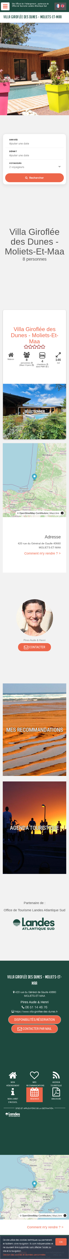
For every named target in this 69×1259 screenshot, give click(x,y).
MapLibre (54, 513)
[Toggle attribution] (62, 513)
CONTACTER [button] (36, 647)
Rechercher (36, 177)
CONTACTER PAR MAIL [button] (37, 1029)
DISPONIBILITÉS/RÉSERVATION (34, 1020)
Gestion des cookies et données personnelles (24, 1254)
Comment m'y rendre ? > (42, 553)
